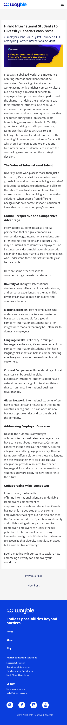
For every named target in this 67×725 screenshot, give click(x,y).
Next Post (34, 585)
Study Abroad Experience (18, 675)
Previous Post (33, 576)
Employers (12, 37)
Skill (29, 37)
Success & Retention (16, 662)
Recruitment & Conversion (18, 667)
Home (10, 631)
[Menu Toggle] (62, 4)
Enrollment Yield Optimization (20, 671)
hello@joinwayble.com (17, 692)
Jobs (22, 37)
